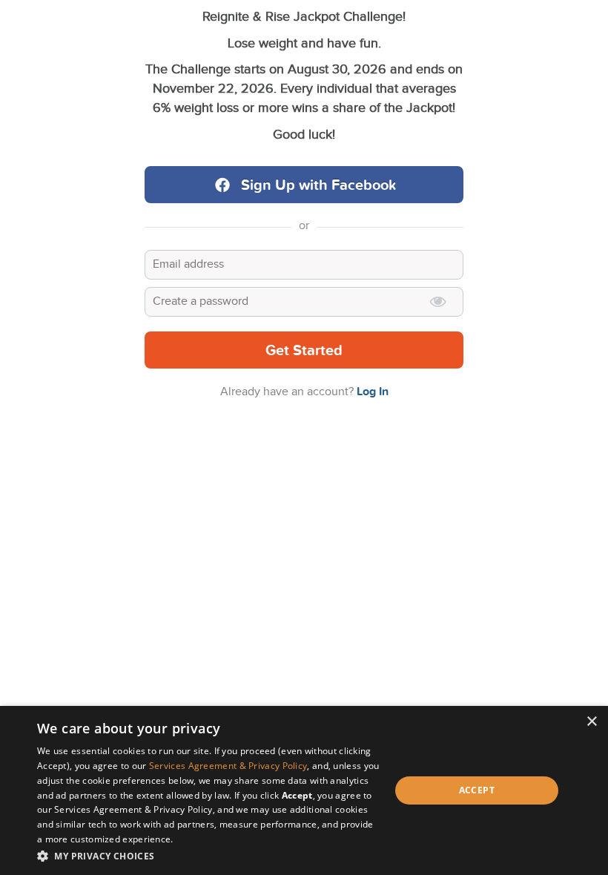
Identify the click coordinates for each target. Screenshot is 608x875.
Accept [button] (477, 790)
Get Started (304, 351)
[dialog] (304, 790)
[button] (208, 855)
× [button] (591, 721)
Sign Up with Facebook (319, 185)
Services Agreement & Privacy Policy (228, 765)
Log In (373, 391)
